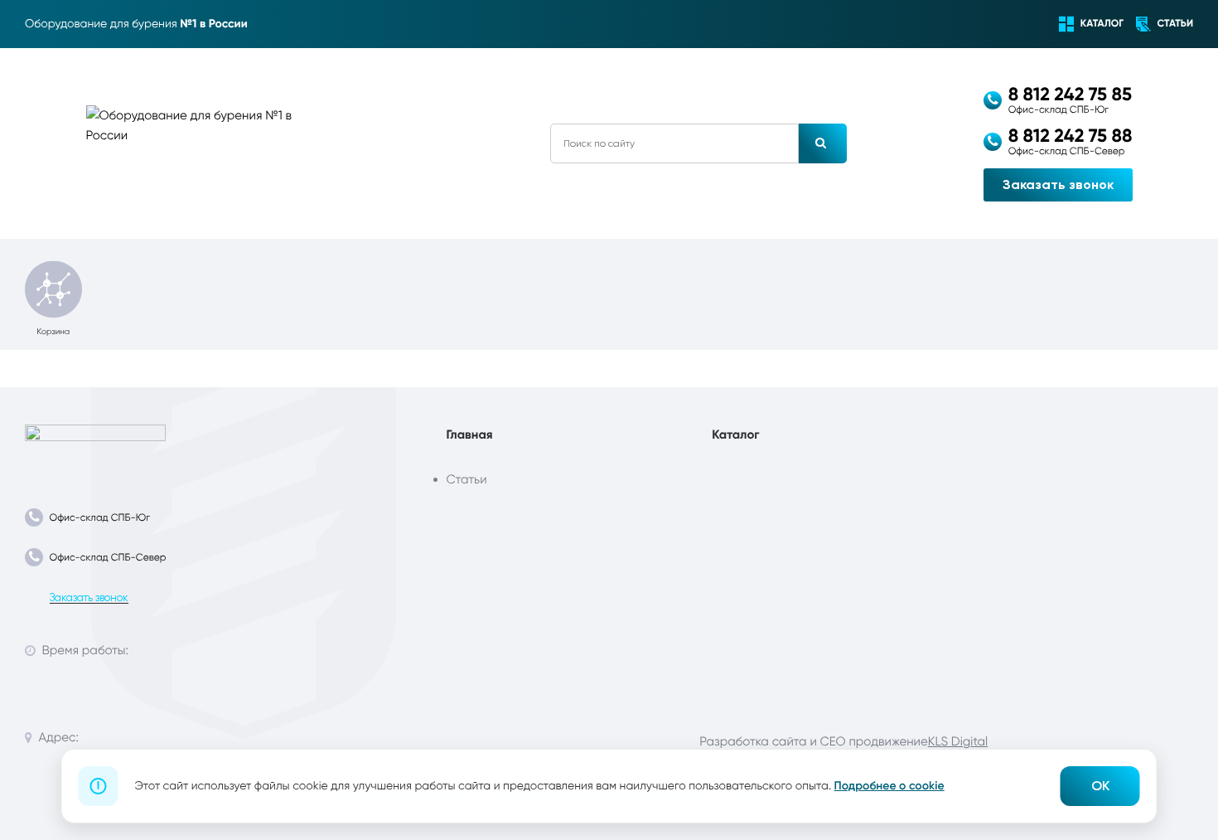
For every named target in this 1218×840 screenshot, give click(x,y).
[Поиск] (823, 143)
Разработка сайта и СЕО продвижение (813, 741)
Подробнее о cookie (889, 786)
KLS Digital (958, 741)
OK (1100, 786)
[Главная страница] (95, 448)
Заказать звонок (1058, 184)
